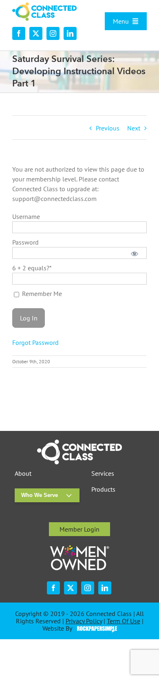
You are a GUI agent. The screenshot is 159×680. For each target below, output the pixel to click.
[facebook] (18, 33)
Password (25, 242)
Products (103, 489)
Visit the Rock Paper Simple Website (95, 629)
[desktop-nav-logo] (44, 6)
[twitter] (35, 33)
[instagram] (53, 33)
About (23, 473)
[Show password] (135, 253)
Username (26, 216)
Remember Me (41, 293)
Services (102, 473)
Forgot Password (35, 342)
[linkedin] (70, 33)
